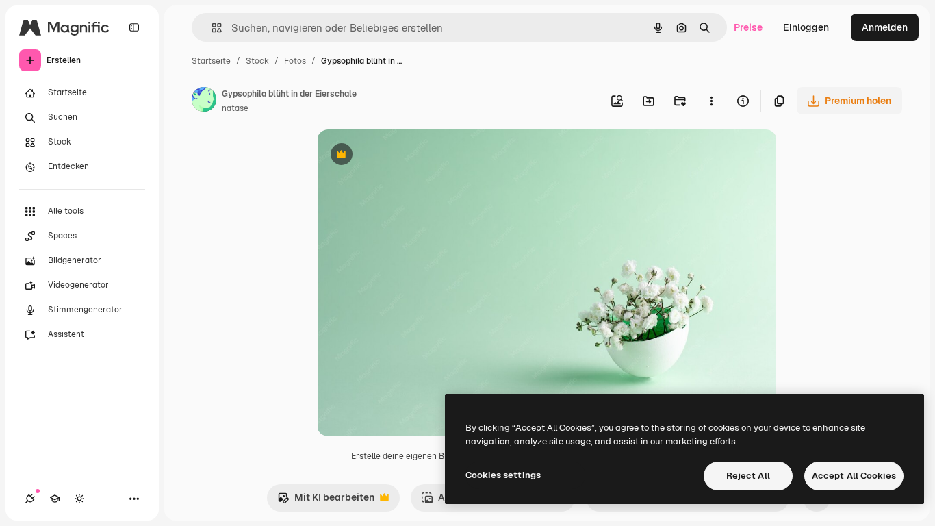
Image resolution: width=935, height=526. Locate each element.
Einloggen (806, 27)
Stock (257, 60)
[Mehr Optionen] (711, 100)
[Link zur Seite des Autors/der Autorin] (204, 101)
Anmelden (885, 27)
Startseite (211, 60)
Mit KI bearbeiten (325, 501)
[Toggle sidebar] (134, 27)
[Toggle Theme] (79, 499)
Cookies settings (503, 475)
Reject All (748, 475)
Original (404, 155)
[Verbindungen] (30, 499)
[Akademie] (55, 499)
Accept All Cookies (854, 475)
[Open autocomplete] (211, 28)
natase (235, 108)
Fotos (295, 60)
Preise (748, 27)
